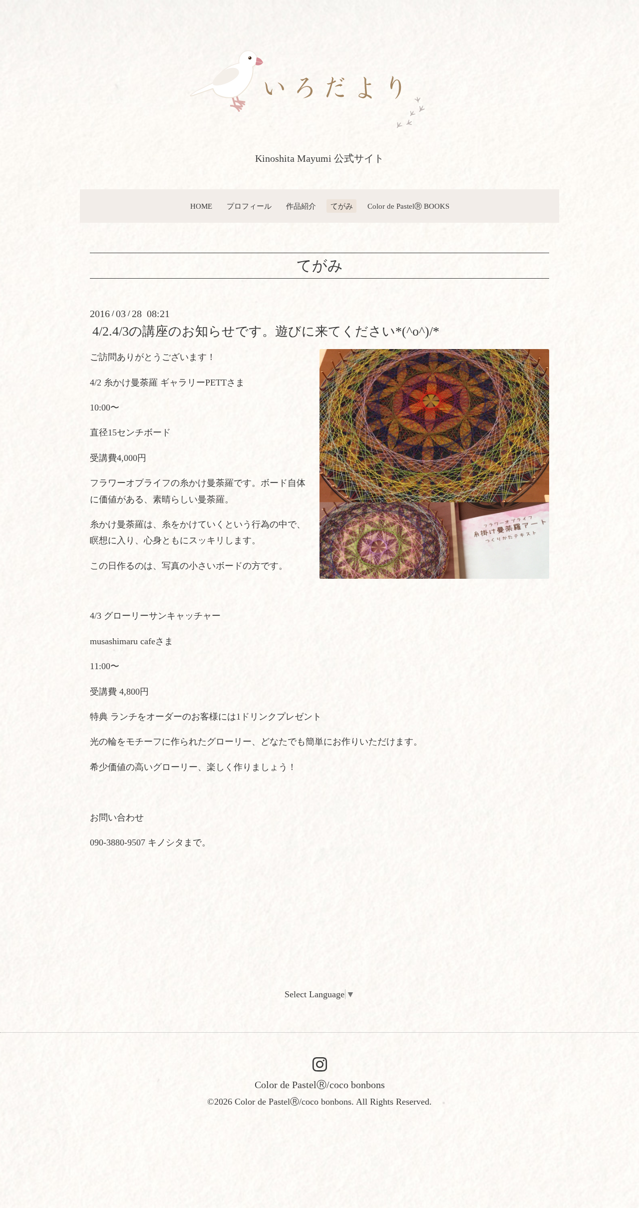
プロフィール (249, 206)
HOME (201, 206)
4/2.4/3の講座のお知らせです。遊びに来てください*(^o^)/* (265, 331)
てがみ (341, 206)
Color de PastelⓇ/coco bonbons (320, 1084)
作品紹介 (301, 206)
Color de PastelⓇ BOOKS (408, 206)
